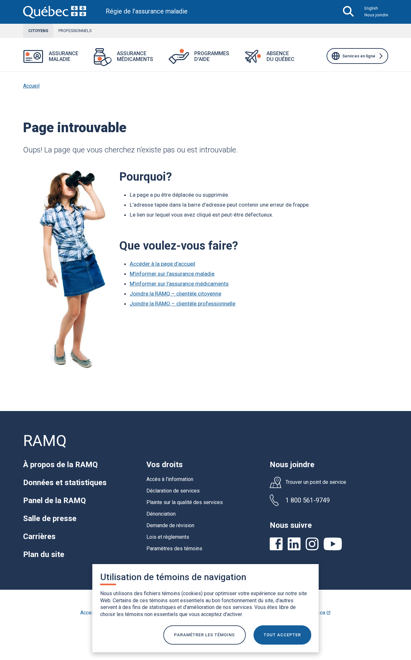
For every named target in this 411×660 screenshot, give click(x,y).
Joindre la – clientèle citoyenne (175, 293)
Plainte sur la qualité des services (184, 502)
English (371, 8)
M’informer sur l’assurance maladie (172, 273)
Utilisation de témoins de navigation (173, 577)
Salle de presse (49, 518)
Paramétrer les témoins (204, 634)
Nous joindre (376, 15)
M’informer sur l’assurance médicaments (179, 283)
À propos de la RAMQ (60, 464)
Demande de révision (170, 525)
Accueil (31, 86)
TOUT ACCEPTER (282, 634)
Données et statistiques (65, 482)
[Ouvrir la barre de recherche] (348, 12)
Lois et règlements (167, 537)
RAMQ (44, 441)
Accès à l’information (169, 479)
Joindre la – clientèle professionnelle (182, 303)
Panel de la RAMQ (54, 500)
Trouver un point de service (315, 482)
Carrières (39, 536)
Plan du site (43, 554)
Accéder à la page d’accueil (162, 264)
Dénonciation (161, 514)
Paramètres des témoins (174, 548)
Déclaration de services (173, 491)
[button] (86, 60)
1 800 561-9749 (307, 500)
